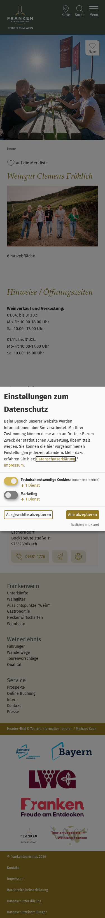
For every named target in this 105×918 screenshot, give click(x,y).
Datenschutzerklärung (55, 459)
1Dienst (30, 485)
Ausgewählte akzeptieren (28, 514)
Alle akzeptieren (82, 514)
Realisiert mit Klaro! (85, 525)
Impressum (14, 465)
